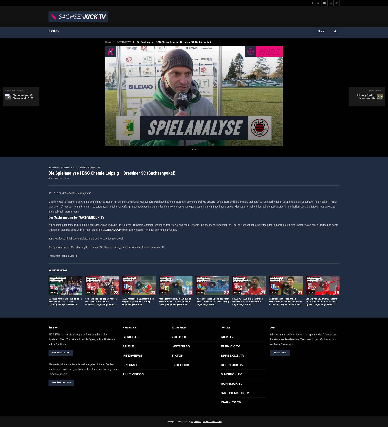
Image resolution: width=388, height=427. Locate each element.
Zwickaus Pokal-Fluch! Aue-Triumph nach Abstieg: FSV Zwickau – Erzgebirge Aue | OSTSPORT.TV (65, 302)
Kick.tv (53, 31)
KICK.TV (227, 337)
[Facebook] (312, 3)
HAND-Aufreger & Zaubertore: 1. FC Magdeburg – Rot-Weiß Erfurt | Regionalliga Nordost (138, 302)
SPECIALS (130, 365)
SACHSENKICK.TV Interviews (88, 167)
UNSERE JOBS (279, 353)
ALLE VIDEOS (133, 374)
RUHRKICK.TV (232, 383)
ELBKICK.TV (230, 346)
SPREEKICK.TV (232, 355)
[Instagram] (330, 3)
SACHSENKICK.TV (67, 167)
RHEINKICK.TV (232, 365)
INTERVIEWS (124, 42)
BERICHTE (130, 337)
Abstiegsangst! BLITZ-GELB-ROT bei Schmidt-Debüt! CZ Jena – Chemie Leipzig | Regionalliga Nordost (175, 302)
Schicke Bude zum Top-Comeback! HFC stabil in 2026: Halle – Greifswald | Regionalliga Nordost (101, 302)
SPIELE (128, 346)
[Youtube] (324, 3)
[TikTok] (336, 3)
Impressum (196, 421)
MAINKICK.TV (231, 374)
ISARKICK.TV (231, 402)
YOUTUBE (179, 337)
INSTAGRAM (181, 346)
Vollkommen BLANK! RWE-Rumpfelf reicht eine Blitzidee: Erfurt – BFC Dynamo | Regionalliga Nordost (322, 302)
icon (65, 284)
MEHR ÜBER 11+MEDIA (60, 383)
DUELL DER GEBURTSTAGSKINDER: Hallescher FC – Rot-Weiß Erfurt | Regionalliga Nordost (247, 302)
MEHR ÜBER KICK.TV (60, 353)
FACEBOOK (180, 365)
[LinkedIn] (318, 3)
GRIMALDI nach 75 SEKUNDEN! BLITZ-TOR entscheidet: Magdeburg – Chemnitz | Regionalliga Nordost (285, 302)
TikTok (177, 355)
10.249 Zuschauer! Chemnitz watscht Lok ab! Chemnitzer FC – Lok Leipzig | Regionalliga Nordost (212, 302)
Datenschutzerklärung (212, 421)
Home (108, 42)
